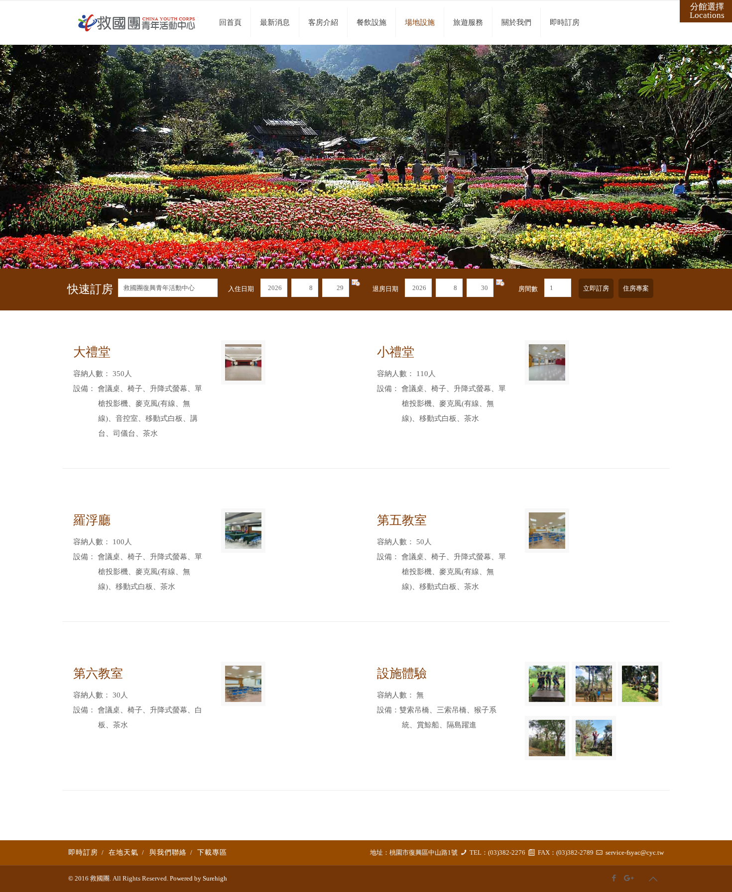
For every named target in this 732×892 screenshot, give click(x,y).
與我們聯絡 (168, 852)
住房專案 (636, 288)
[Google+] (627, 878)
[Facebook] (614, 878)
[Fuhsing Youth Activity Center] (136, 22)
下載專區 (212, 852)
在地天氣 (123, 852)
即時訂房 (83, 852)
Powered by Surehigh (197, 878)
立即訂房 (596, 288)
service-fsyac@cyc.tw (635, 852)
